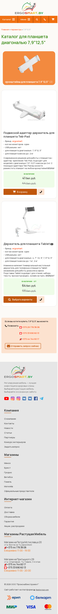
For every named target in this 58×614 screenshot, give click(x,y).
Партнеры (9, 437)
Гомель (8, 481)
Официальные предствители (19, 491)
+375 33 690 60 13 (30, 333)
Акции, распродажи (14, 526)
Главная (5, 29)
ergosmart (17, 141)
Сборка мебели (12, 516)
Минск (7, 463)
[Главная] (29, 13)
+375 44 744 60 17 (30, 339)
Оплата (8, 507)
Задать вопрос (12, 446)
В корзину (22, 191)
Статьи (8, 432)
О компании (10, 418)
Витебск (8, 477)
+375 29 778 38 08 (31, 327)
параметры (16, 29)
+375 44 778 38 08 (16, 547)
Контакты (9, 423)
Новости (8, 428)
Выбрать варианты (22, 299)
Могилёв (8, 486)
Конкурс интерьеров (15, 442)
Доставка (9, 512)
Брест (7, 467)
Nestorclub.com (42, 590)
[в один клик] (40, 192)
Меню (23, 19)
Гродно (8, 472)
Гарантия (9, 521)
